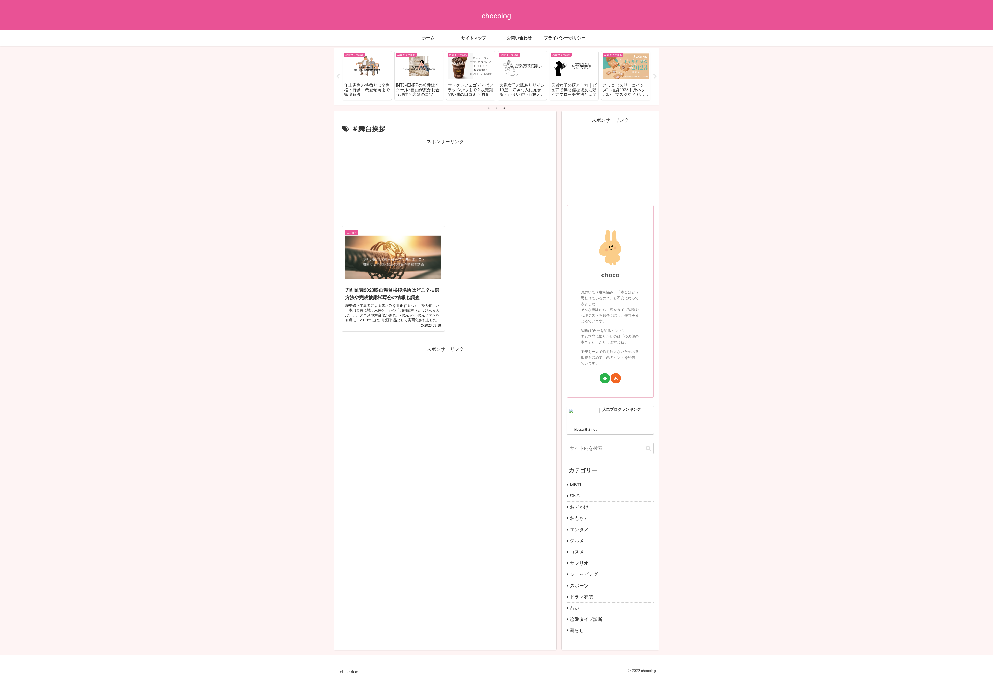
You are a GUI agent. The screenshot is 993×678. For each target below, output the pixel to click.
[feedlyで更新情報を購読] (605, 378)
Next (655, 76)
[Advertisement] (445, 182)
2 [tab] (496, 108)
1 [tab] (488, 108)
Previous (338, 76)
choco (610, 274)
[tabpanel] (367, 75)
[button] (648, 448)
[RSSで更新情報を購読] (616, 378)
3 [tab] (504, 108)
